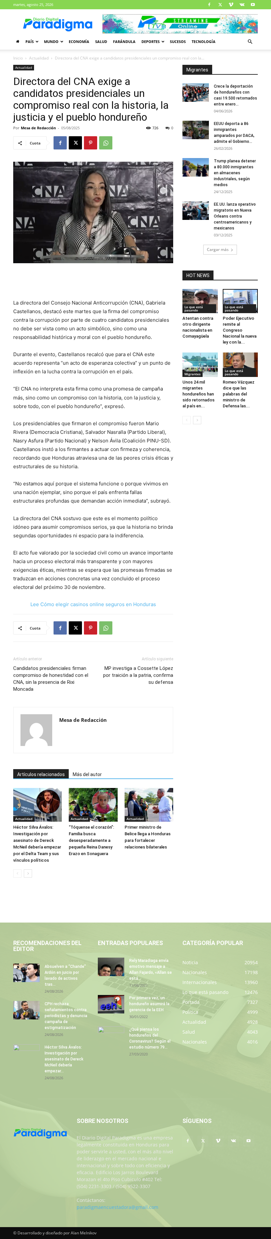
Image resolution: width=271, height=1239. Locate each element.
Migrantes (192, 374)
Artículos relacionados (41, 774)
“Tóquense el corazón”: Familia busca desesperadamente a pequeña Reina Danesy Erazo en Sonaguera (91, 840)
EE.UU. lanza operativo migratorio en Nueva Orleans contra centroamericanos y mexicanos (235, 216)
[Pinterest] (90, 142)
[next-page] (28, 873)
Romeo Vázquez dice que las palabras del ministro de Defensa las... (238, 394)
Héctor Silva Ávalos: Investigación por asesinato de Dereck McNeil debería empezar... (64, 1059)
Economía (79, 41)
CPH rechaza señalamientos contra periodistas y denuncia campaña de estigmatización (66, 1016)
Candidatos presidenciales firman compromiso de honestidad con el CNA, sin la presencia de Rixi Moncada (50, 678)
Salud (101, 41)
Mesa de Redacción (38, 127)
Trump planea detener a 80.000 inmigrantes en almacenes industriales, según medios (235, 173)
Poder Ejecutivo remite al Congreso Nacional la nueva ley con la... (239, 330)
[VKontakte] (242, 4)
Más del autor (87, 774)
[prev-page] (17, 873)
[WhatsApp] (105, 142)
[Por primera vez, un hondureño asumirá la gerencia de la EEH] (111, 1004)
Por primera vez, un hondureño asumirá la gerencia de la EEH (149, 1004)
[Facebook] (209, 4)
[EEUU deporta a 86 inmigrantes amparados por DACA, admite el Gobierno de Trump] (195, 130)
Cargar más (218, 249)
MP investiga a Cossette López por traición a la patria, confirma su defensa (138, 675)
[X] (220, 4)
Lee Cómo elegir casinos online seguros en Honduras (93, 604)
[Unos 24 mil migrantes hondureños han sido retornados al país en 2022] (200, 364)
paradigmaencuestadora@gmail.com (117, 1207)
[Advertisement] (93, 282)
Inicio (18, 58)
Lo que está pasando (193, 308)
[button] (250, 42)
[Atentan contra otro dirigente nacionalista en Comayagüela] (200, 301)
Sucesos (178, 41)
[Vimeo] (231, 4)
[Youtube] (253, 4)
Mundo (51, 41)
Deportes (150, 41)
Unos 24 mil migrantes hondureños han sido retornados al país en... (198, 394)
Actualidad (39, 58)
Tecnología (203, 41)
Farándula (124, 41)
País (29, 41)
